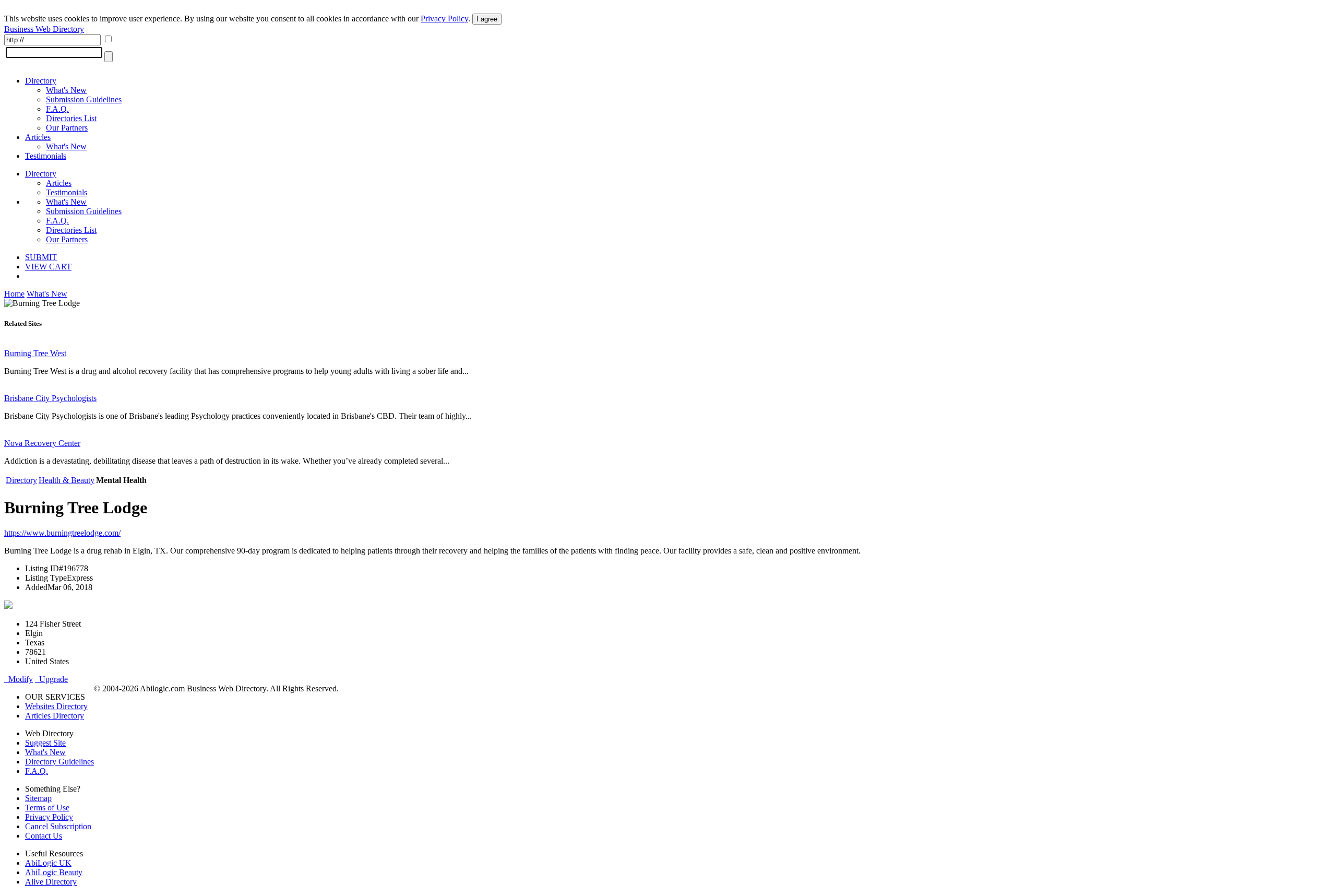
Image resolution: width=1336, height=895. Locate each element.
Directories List (71, 118)
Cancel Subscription (58, 826)
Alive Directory (51, 881)
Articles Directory (54, 715)
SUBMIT (41, 257)
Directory (40, 80)
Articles (38, 137)
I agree (486, 19)
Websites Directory (56, 706)
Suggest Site (45, 742)
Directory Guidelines (59, 761)
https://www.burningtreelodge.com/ (62, 532)
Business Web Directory (44, 29)
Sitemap (38, 798)
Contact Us (43, 835)
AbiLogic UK (48, 862)
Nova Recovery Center (42, 443)
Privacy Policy (444, 18)
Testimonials (45, 155)
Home (14, 293)
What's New (66, 90)
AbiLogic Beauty (53, 872)
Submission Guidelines (84, 99)
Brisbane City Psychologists (50, 398)
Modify (18, 679)
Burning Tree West (35, 353)
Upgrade (51, 679)
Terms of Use (47, 807)
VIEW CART (48, 266)
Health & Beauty (66, 480)
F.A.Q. (57, 108)
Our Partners (67, 127)
